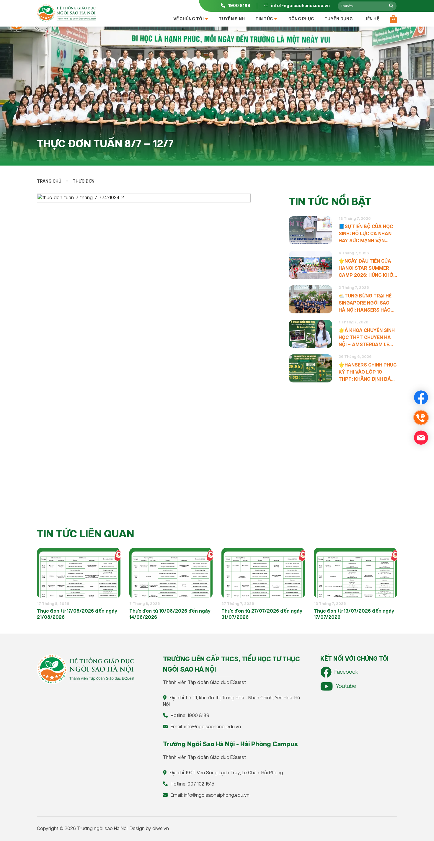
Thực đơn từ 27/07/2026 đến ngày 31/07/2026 (261, 614)
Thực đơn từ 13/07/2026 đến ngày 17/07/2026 (354, 614)
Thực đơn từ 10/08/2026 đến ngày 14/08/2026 (170, 614)
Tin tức (264, 19)
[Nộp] (391, 6)
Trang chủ (49, 181)
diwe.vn (160, 828)
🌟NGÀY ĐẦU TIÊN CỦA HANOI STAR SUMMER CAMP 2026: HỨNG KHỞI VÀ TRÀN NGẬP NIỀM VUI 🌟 (367, 269)
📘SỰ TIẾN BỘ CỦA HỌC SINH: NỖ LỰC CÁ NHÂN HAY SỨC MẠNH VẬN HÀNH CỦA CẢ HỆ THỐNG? (366, 234)
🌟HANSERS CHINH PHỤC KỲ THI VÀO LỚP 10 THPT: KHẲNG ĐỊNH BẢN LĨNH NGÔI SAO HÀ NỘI (368, 372)
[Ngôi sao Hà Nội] (66, 13)
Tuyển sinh (232, 19)
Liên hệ (371, 19)
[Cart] (393, 19)
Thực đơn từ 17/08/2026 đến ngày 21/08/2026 (77, 614)
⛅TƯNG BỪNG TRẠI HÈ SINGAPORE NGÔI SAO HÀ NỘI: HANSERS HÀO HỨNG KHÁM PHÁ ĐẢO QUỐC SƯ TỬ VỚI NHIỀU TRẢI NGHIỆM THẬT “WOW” (365, 303)
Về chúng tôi (188, 19)
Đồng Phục (301, 19)
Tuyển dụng (338, 19)
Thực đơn (83, 181)
